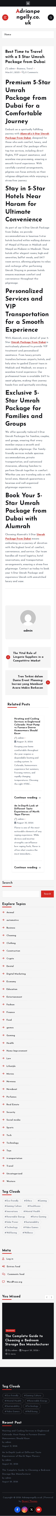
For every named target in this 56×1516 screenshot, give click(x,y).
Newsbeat (12, 1089)
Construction (13, 951)
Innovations (12, 1211)
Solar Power (12, 1222)
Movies (10, 1074)
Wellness (28, 1233)
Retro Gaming (39, 1217)
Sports (10, 1128)
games (10, 1028)
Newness (11, 1081)
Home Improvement (17, 1051)
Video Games (31, 1227)
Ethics (29, 1201)
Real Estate (13, 1104)
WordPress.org (14, 1282)
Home (7, 35)
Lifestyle (11, 1066)
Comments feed (15, 1274)
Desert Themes (29, 1501)
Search (7, 882)
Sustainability (32, 1222)
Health (10, 1043)
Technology (12, 1143)
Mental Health (32, 1211)
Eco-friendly (12, 1201)
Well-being (11, 1233)
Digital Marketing (16, 974)
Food (9, 1020)
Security (11, 1112)
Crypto (10, 958)
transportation (14, 1158)
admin (12, 69)
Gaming (11, 1035)
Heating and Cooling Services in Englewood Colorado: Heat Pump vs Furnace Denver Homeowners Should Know (25, 1435)
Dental (10, 966)
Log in (10, 1259)
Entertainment (14, 997)
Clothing (11, 943)
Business (21, 69)
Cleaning (11, 935)
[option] (28, 1331)
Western (11, 1181)
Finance (11, 1012)
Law (9, 1058)
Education (12, 989)
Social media (13, 1120)
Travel (29, 69)
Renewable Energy (15, 1217)
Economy (11, 981)
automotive (13, 920)
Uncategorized (14, 1174)
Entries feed (13, 1266)
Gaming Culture (14, 1206)
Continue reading (26, 797)
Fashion (10, 1005)
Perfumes (11, 1097)
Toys (9, 1151)
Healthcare (34, 1206)
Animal (10, 912)
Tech (9, 1135)
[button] (47, 1297)
